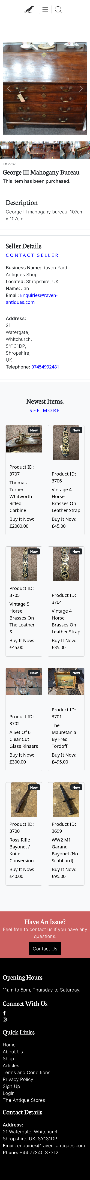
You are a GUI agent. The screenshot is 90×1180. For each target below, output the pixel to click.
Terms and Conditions (26, 1072)
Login (9, 1093)
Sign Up (11, 1086)
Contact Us (45, 949)
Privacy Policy (18, 1079)
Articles (11, 1065)
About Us (13, 1051)
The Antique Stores (24, 1100)
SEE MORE (45, 410)
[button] (9, 88)
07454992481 (45, 367)
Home (9, 1045)
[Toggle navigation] (45, 9)
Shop (8, 1058)
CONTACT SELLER (32, 255)
